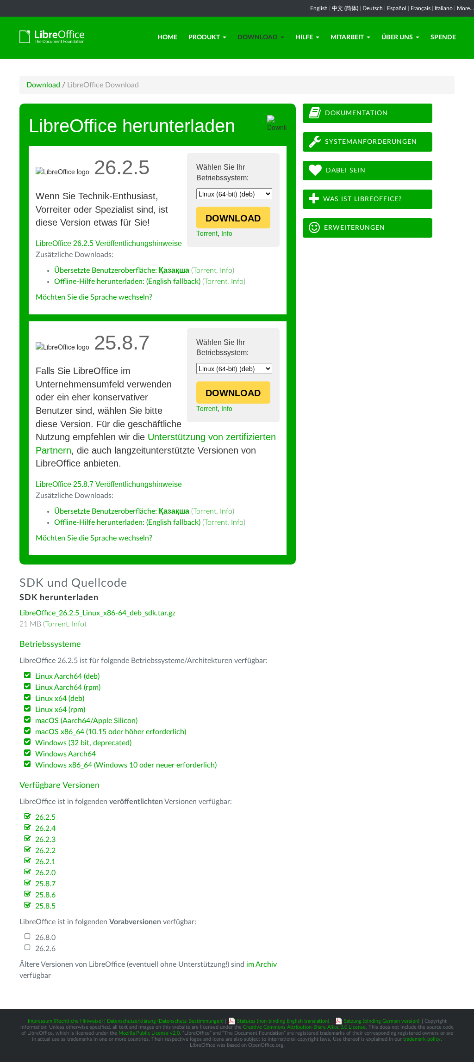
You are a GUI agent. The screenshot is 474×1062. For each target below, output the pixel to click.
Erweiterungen (354, 228)
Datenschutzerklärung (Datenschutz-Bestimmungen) (165, 1021)
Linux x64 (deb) (59, 698)
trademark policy (422, 1039)
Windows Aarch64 (65, 754)
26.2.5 (45, 817)
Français (420, 8)
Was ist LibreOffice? (362, 199)
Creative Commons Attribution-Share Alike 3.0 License (304, 1027)
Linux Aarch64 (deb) (67, 676)
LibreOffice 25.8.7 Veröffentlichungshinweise (109, 484)
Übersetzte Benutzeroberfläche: (121, 270)
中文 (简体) (345, 8)
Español (396, 8)
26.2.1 (45, 862)
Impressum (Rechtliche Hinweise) (65, 1021)
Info (226, 233)
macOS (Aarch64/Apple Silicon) (86, 720)
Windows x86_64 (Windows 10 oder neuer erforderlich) (126, 765)
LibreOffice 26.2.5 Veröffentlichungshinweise (109, 243)
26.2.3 (45, 839)
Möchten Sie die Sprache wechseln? (94, 297)
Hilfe (304, 37)
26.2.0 (45, 873)
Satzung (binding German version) (381, 1021)
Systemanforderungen (371, 142)
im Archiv (261, 964)
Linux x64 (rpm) (60, 709)
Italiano (444, 8)
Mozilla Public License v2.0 (149, 1033)
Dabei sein (346, 170)
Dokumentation (356, 113)
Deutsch (372, 8)
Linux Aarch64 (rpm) (67, 687)
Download (257, 37)
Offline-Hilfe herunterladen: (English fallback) (127, 281)
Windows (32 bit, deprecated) (83, 743)
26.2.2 (45, 850)
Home (167, 37)
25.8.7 (45, 884)
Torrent (207, 233)
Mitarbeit (347, 37)
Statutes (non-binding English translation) (283, 1021)
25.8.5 (45, 906)
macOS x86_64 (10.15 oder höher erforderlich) (110, 732)
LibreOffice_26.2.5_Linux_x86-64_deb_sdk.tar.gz (97, 613)
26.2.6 (45, 948)
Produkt (204, 37)
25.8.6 (45, 895)
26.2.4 (45, 828)
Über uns (397, 37)
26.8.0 (45, 937)
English (319, 8)
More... (465, 8)
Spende (443, 37)
